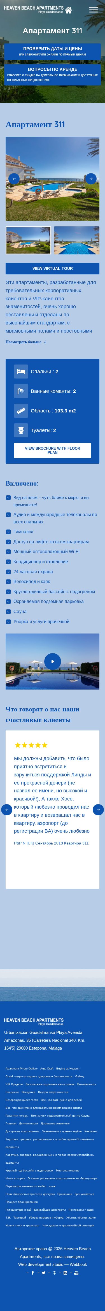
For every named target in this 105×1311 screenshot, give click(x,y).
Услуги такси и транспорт (23, 1225)
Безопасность (86, 1084)
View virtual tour (52, 268)
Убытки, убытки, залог (81, 1217)
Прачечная (64, 1194)
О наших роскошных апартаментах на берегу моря (62, 1178)
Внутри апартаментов (53, 1092)
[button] (14, 178)
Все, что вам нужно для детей (61, 1099)
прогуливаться (84, 1194)
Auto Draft (46, 1068)
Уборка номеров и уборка (46, 1217)
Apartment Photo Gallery (22, 1068)
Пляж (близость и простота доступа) (30, 1194)
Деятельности (28, 1123)
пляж (52, 1186)
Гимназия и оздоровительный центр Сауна (60, 1115)
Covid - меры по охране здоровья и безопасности (39, 1076)
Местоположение (68, 1170)
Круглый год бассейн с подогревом (29, 1170)
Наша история (15, 1178)
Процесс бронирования (22, 1201)
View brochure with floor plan (52, 450)
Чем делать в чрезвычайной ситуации (68, 1225)
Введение (12, 1092)
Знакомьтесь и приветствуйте (62, 1131)
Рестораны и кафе (81, 1209)
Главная (11, 1123)
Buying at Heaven (68, 1068)
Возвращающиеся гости (22, 1099)
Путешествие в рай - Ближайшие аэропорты (36, 1209)
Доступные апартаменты (22, 1131)
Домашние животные (55, 1123)
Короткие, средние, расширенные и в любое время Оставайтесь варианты (50, 1143)
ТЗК (8, 1217)
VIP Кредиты (14, 1084)
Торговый (19, 1217)
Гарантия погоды (17, 1115)
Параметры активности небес (26, 1186)
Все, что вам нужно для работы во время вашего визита (44, 1107)
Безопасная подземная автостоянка (50, 1084)
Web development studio (40, 1264)
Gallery (79, 1076)
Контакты (91, 1131)
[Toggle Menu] (93, 9)
